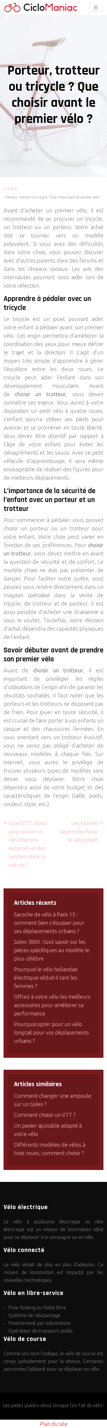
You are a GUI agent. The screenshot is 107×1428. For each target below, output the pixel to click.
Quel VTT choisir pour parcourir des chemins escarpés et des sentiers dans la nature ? (28, 844)
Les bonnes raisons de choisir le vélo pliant (78, 831)
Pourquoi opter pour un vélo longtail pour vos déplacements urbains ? (51, 1032)
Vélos (13, 189)
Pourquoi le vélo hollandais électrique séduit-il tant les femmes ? (46, 977)
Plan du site (53, 1424)
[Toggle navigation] (96, 7)
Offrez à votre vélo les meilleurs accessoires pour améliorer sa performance (52, 1005)
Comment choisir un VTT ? (45, 1115)
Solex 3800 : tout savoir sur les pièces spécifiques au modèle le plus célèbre (51, 950)
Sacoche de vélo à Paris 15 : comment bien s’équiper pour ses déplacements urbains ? (49, 922)
